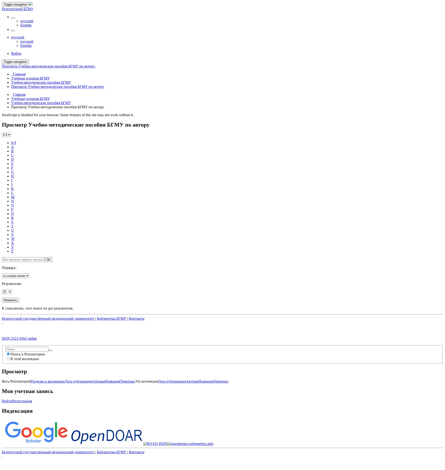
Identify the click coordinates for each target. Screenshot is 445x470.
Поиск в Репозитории (27, 354)
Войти (7, 401)
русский (26, 21)
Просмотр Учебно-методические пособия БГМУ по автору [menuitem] (57, 87)
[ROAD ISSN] (155, 444)
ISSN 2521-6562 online (19, 338)
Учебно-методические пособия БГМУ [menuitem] (41, 82)
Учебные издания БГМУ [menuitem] (30, 78)
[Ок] (50, 350)
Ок (48, 259)
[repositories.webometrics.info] (190, 444)
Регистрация (22, 401)
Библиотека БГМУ (112, 318)
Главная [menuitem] (18, 74)
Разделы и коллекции (48, 381)
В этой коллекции (24, 359)
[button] (13, 18)
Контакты (136, 318)
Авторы (98, 381)
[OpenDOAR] (106, 444)
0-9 (13, 143)
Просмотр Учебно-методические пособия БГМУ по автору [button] (49, 66)
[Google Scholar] (36, 444)
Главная (19, 94)
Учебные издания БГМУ (30, 99)
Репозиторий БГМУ (17, 9)
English (26, 25)
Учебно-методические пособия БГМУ (41, 103)
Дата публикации (78, 381)
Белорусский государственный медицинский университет (48, 318)
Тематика (127, 381)
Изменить (10, 300)
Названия (112, 381)
